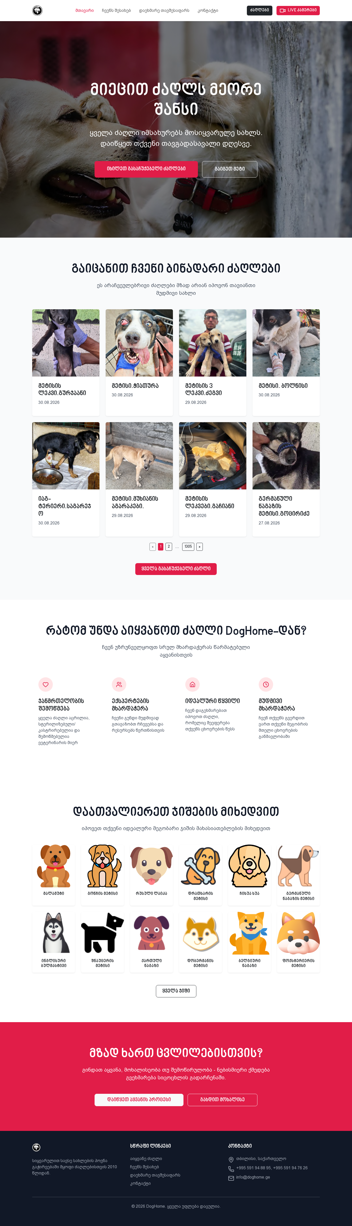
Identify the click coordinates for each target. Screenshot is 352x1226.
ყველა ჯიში (176, 991)
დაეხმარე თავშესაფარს (164, 10)
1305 (188, 547)
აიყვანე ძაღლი (146, 1158)
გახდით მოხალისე (222, 1100)
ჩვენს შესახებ (116, 10)
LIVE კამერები (302, 10)
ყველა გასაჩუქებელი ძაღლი (176, 569)
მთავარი (85, 10)
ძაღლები (259, 10)
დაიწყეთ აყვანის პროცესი (139, 1100)
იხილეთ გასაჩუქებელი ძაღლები (146, 169)
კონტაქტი (208, 10)
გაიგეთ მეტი (230, 169)
